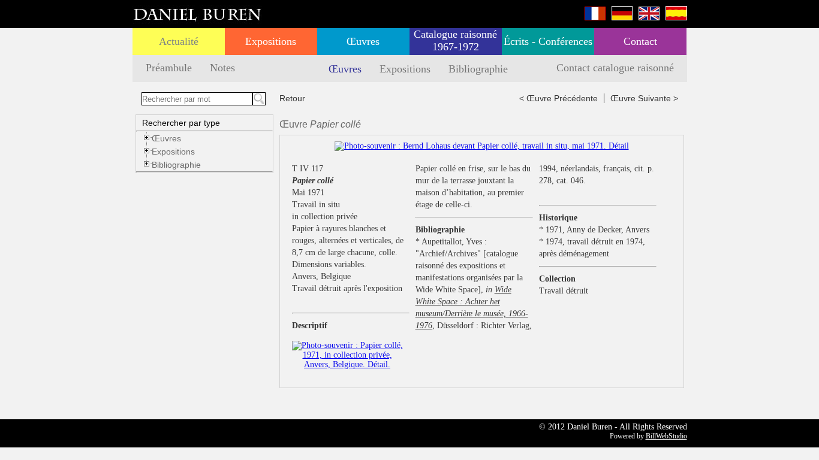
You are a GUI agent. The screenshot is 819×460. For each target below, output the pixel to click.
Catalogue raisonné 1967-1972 (455, 40)
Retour (292, 98)
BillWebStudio (666, 436)
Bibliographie (478, 69)
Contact (640, 41)
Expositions (270, 41)
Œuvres (363, 41)
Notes (222, 68)
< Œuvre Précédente (558, 98)
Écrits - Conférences (548, 41)
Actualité (178, 41)
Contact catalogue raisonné (615, 68)
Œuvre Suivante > (644, 98)
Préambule (169, 68)
